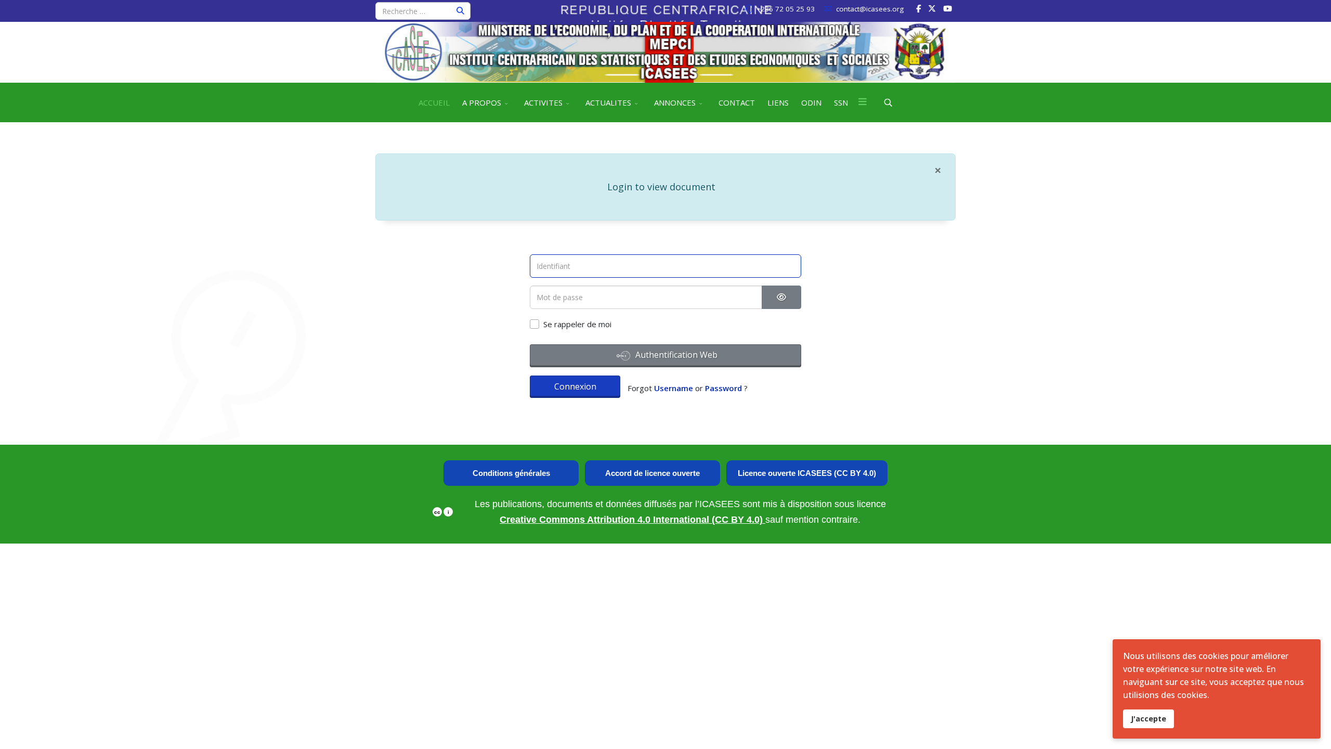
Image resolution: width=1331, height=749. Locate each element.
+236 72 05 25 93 (785, 9)
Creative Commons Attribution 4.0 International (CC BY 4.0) (632, 519)
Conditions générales (511, 473)
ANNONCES (675, 102)
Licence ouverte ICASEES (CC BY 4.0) (807, 473)
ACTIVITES (543, 102)
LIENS (778, 102)
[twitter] (932, 8)
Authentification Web (675, 354)
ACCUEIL (434, 102)
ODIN (811, 102)
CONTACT (737, 102)
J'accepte (1148, 719)
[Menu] (862, 102)
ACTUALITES (608, 102)
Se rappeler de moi (577, 324)
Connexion (575, 386)
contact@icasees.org (870, 9)
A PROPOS (481, 102)
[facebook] (918, 8)
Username (673, 388)
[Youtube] (947, 8)
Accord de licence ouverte (652, 473)
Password (723, 388)
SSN (841, 102)
